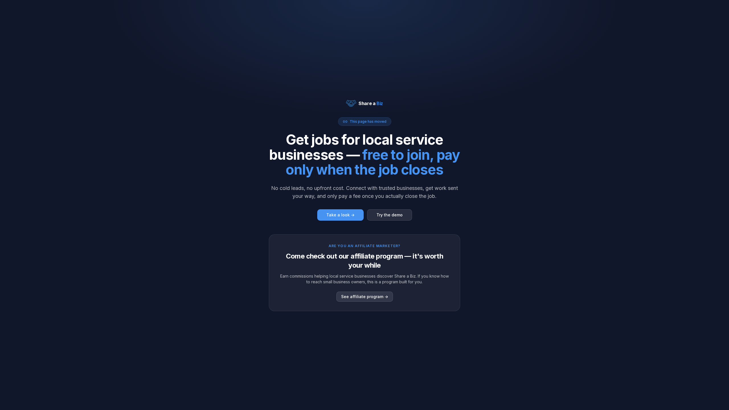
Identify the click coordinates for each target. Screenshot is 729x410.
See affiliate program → (364, 296)
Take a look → (340, 214)
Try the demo (389, 214)
